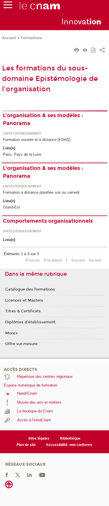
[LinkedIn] (29, 475)
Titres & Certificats (23, 311)
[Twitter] (17, 475)
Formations (31, 38)
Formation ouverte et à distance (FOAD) (36, 139)
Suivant (78, 260)
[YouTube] (42, 475)
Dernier (95, 260)
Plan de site (26, 445)
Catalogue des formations (30, 289)
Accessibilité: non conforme (69, 445)
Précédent (53, 260)
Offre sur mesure (21, 344)
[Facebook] (6, 475)
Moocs (11, 333)
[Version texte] (85, 50)
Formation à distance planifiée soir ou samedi (41, 192)
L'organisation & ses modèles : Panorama (43, 119)
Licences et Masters (24, 300)
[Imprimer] (76, 51)
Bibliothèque (70, 438)
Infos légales (38, 438)
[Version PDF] (93, 50)
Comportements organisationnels (48, 221)
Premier (33, 260)
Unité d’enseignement (22, 134)
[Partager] (102, 51)
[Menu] (8, 6)
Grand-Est (11, 207)
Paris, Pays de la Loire (22, 154)
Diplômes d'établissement (30, 322)
